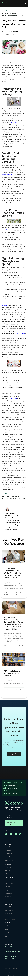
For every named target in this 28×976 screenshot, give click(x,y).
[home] (6, 2)
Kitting (6, 890)
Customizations (9, 883)
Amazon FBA (8, 857)
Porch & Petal (20, 333)
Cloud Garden (6, 230)
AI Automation (8, 874)
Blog (6, 936)
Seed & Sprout (14, 122)
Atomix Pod (8, 880)
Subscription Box (9, 860)
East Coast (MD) (9, 913)
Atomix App (8, 867)
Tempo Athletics (7, 174)
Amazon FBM (8, 853)
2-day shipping (8, 886)
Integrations (8, 870)
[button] (25, 3)
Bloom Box (5, 305)
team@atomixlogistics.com (12, 951)
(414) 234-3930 (9, 947)
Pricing (6, 929)
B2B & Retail (8, 850)
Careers (7, 940)
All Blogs (4, 10)
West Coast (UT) (9, 910)
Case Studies (8, 932)
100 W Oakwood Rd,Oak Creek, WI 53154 (10, 957)
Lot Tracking (8, 896)
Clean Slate (13, 398)
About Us (7, 925)
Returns (7, 900)
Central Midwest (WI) (10, 907)
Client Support (8, 893)
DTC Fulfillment (9, 847)
